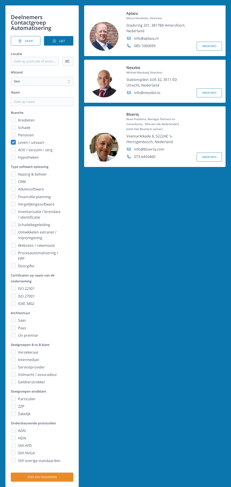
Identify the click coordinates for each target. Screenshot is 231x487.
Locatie (16, 54)
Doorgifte (26, 265)
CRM (22, 181)
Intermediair (28, 359)
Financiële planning (34, 196)
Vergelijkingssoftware (36, 204)
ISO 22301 (26, 288)
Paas (22, 327)
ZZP (21, 406)
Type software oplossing (30, 167)
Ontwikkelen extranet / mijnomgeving (37, 235)
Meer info (209, 46)
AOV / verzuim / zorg (35, 149)
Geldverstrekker (31, 382)
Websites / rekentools (36, 245)
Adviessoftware (31, 189)
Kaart (28, 41)
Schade (24, 127)
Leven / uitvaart (31, 142)
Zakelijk (24, 413)
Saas (22, 320)
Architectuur (20, 313)
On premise (28, 335)
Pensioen (26, 135)
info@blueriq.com (148, 149)
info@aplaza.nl (146, 38)
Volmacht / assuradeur (37, 374)
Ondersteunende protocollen (33, 423)
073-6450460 (144, 156)
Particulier (27, 398)
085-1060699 (144, 45)
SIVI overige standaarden (39, 460)
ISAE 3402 (26, 303)
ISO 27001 (26, 296)
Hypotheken (28, 157)
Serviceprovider (31, 367)
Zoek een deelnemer (42, 477)
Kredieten (26, 120)
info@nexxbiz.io (146, 92)
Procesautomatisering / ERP (38, 255)
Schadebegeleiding (34, 224)
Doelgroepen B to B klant (30, 345)
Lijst (62, 41)
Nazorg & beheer (32, 174)
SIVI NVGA (26, 452)
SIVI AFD (25, 445)
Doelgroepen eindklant (28, 391)
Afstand (17, 72)
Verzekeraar (28, 352)
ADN (22, 430)
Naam (15, 92)
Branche (17, 112)
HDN (22, 438)
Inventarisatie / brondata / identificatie (39, 214)
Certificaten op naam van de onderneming (33, 278)
